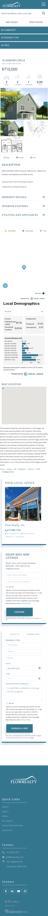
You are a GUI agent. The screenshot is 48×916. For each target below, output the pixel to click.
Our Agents (20, 537)
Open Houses (36, 22)
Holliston (30, 469)
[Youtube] (18, 891)
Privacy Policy (25, 603)
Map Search (12, 22)
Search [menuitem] (5, 806)
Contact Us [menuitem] (7, 830)
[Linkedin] (12, 891)
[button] (43, 13)
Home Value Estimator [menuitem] (12, 825)
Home (2, 469)
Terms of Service (24, 738)
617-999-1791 (14, 530)
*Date (8, 664)
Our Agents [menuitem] (7, 820)
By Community (8, 30)
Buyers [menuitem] (5, 811)
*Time (8, 674)
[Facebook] (5, 891)
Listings (9, 469)
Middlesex (22, 469)
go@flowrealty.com (15, 857)
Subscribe (19, 612)
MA (15, 469)
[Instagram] (25, 891)
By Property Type (10, 37)
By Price (5, 45)
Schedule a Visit (33, 634)
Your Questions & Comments (17, 684)
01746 (38, 469)
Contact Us (10, 537)
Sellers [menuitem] (5, 816)
